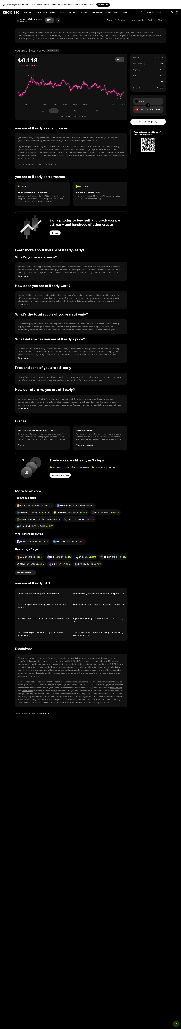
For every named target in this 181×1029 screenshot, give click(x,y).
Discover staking (84, 445)
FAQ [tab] (160, 20)
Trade (38, 12)
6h (75, 111)
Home (17, 713)
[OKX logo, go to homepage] (11, 12)
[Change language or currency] (177, 12)
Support (117, 12)
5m (53, 111)
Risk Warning (27, 690)
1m (43, 111)
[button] (141, 12)
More (125, 12)
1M (96, 111)
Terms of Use (116, 688)
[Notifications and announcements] (172, 12)
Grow (61, 12)
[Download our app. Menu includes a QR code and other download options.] (167, 12)
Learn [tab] (132, 20)
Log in (148, 12)
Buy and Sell (97, 12)
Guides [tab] (141, 20)
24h (85, 111)
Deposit (72, 12)
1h (65, 111)
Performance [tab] (121, 20)
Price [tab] (109, 20)
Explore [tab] (151, 20)
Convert (108, 12)
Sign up (156, 12)
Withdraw (84, 12)
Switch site (103, 5)
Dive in (21, 445)
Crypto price (29, 713)
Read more (23, 276)
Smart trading (49, 12)
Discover (27, 12)
